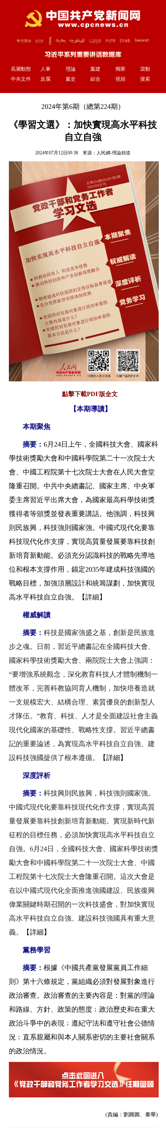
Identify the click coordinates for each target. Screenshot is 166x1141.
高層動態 (21, 69)
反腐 (46, 79)
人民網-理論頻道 (113, 153)
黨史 (71, 79)
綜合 (95, 79)
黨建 (95, 69)
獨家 (120, 69)
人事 (46, 69)
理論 (71, 69)
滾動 (145, 69)
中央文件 (21, 79)
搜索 (145, 79)
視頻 (120, 79)
